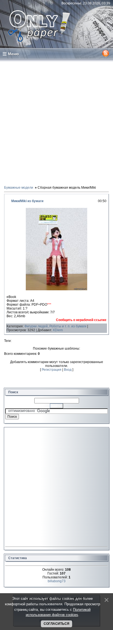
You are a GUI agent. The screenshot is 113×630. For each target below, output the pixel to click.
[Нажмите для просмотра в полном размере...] (56, 289)
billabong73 (57, 581)
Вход (68, 370)
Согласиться (56, 624)
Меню (13, 54)
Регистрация (51, 370)
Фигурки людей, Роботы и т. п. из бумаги (55, 326)
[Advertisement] (56, 122)
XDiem (58, 330)
